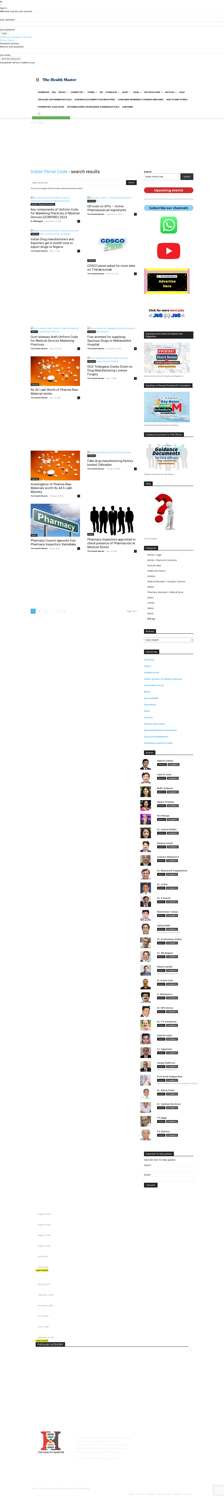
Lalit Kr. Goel (164, 774)
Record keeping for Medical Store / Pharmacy (60, 1291)
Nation (34, 332)
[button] (39, 114)
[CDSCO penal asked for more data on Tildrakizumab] (112, 245)
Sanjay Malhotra (166, 1062)
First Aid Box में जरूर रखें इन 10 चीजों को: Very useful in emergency (67, 1333)
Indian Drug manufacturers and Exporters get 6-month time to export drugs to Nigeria (52, 243)
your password (7, 29)
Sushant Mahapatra (168, 856)
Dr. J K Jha (162, 884)
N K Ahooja (163, 815)
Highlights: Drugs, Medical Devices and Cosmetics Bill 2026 (66, 1231)
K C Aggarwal (164, 1049)
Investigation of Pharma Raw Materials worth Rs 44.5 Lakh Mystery (51, 488)
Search (186, 176)
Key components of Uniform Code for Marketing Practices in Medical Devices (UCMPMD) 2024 (55, 213)
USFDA (150, 602)
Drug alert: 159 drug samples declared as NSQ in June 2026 (66, 1263)
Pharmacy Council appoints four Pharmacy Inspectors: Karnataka (53, 542)
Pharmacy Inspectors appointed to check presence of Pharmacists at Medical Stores (111, 543)
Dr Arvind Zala (165, 980)
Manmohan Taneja (167, 911)
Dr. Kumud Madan (167, 829)
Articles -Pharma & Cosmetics (43, 204)
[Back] (1, 5)
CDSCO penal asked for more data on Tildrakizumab (111, 267)
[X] (187, 66)
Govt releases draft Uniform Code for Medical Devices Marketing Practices (54, 340)
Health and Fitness (156, 570)
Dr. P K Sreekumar (167, 1021)
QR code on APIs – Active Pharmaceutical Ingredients (106, 208)
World (150, 613)
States (34, 535)
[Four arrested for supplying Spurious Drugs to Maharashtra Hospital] (112, 330)
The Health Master (95, 214)
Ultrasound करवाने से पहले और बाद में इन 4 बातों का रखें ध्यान (61, 1280)
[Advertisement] (137, 79)
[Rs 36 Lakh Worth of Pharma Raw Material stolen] (55, 371)
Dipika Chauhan (165, 801)
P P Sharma (163, 1131)
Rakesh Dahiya (165, 760)
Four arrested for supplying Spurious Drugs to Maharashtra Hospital (109, 340)
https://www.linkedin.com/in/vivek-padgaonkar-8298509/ (177, 1083)
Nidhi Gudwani (165, 788)
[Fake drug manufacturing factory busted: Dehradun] (112, 454)
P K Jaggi (162, 1117)
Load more (41, 1270)
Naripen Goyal (165, 843)
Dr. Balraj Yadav (166, 1090)
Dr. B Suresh (164, 898)
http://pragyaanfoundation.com (168, 932)
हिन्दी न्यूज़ (151, 618)
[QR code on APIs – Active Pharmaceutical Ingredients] (112, 199)
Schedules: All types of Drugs (52, 1312)
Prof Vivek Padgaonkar (169, 1076)
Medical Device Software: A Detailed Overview (60, 1253)
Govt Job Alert (154, 565)
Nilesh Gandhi (164, 966)
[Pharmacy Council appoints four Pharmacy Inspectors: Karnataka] (55, 520)
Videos (150, 608)
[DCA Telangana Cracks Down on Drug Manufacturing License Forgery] (112, 359)
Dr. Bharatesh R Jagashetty (172, 870)
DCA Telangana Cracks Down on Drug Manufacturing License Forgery (109, 370)
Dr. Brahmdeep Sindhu (169, 939)
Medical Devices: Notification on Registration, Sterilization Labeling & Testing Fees (77, 1210)
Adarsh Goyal (164, 1035)
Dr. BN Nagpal (37, 221)
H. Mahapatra (164, 994)
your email (5, 55)
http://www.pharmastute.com (167, 974)
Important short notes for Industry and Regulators (62, 1302)
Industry (91, 201)
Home (33, 122)
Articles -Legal (154, 554)
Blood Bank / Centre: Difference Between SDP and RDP (64, 1323)
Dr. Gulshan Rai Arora (169, 1103)
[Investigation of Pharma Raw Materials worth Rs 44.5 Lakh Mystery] (55, 465)
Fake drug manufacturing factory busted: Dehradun (110, 463)
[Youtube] (191, 66)
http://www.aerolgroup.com (167, 1070)
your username (7, 19)
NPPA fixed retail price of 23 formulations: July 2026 (63, 1242)
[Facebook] (179, 66)
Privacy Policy (7, 40)
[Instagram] (183, 66)
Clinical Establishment (156, 736)
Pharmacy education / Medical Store (165, 592)
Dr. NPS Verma (165, 1007)
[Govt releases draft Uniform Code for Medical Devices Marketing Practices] (55, 330)
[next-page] (64, 611)
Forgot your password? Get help (16, 37)
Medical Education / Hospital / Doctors (166, 581)
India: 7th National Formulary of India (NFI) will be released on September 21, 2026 (77, 1221)
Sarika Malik (163, 925)
